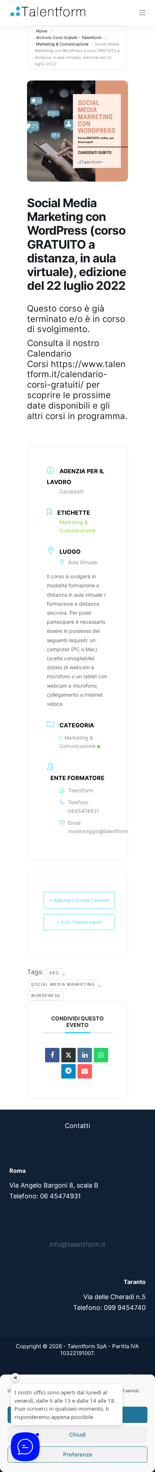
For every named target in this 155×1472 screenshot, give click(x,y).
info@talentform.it (77, 1244)
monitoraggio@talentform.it (100, 831)
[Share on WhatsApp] (101, 1055)
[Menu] (142, 12)
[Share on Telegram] (68, 1071)
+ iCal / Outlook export (79, 922)
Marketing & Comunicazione (62, 44)
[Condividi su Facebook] (52, 1055)
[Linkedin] (85, 1055)
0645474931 (83, 811)
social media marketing (63, 984)
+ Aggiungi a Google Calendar (79, 900)
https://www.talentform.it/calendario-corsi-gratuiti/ (76, 374)
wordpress (46, 995)
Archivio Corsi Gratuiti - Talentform (69, 37)
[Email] (85, 1071)
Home (41, 31)
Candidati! (71, 491)
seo (54, 972)
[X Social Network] (68, 1055)
